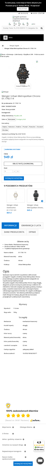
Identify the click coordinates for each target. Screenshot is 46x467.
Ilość (5, 168)
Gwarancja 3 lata (31, 225)
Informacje (10, 225)
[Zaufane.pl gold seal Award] (8, 406)
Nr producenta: (7, 103)
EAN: (3, 106)
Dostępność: (6, 112)
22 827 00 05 (21, 134)
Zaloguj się (24, 13)
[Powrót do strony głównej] (3, 45)
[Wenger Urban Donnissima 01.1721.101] (16, 196)
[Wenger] (5, 92)
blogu (21, 445)
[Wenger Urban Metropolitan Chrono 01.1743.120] (36, 196)
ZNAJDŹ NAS (22, 9)
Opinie (32, 232)
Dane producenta (14, 232)
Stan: (4, 109)
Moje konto (6, 427)
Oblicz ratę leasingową (23, 164)
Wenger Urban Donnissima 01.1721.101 (12, 207)
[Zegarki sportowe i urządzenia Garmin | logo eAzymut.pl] (23, 19)
